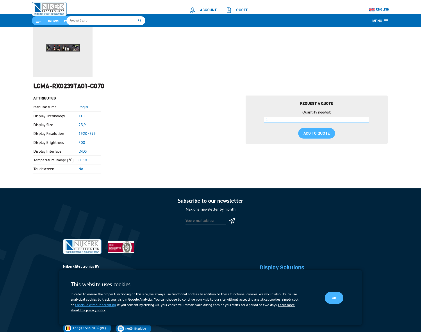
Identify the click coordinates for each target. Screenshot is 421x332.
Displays (103, 32)
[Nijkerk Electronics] (45, 8)
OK (338, 301)
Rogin (76, 132)
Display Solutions (81, 32)
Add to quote (316, 157)
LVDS (75, 172)
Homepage (41, 32)
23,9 (75, 148)
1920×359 (79, 156)
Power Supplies (270, 330)
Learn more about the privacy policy (210, 310)
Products (59, 32)
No (74, 188)
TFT (117, 32)
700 (74, 164)
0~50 (75, 180)
